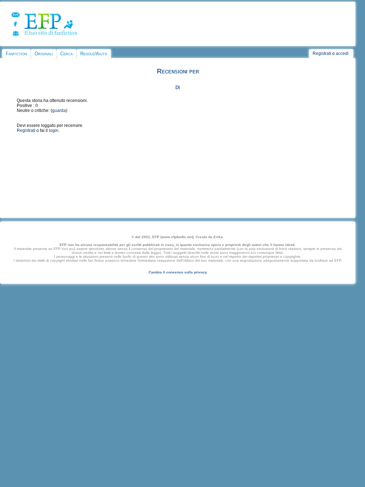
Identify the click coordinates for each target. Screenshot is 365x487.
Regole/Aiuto (93, 53)
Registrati (322, 53)
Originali (44, 53)
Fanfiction (16, 53)
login (53, 130)
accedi (342, 53)
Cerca (66, 53)
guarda (59, 110)
